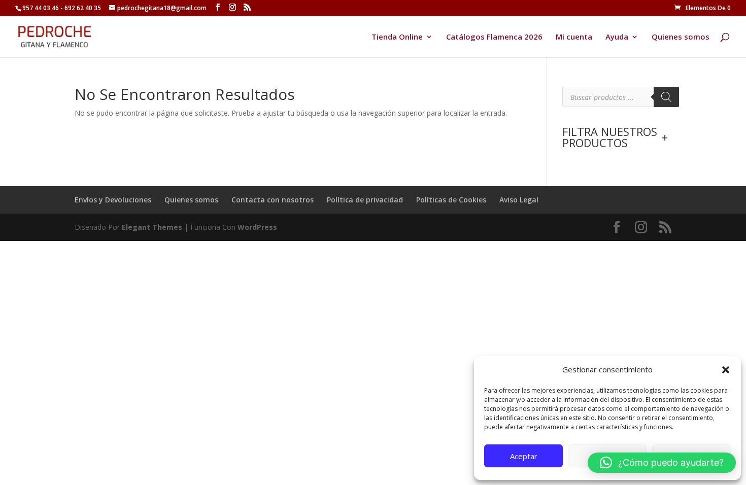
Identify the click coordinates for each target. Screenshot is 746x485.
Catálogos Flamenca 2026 (494, 37)
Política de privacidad (365, 199)
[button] (726, 370)
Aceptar (523, 456)
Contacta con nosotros (272, 199)
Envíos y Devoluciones (113, 199)
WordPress (257, 227)
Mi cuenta (574, 37)
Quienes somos (680, 37)
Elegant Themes (152, 227)
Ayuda (616, 37)
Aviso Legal (518, 199)
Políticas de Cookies (451, 199)
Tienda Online (397, 37)
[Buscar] (666, 97)
